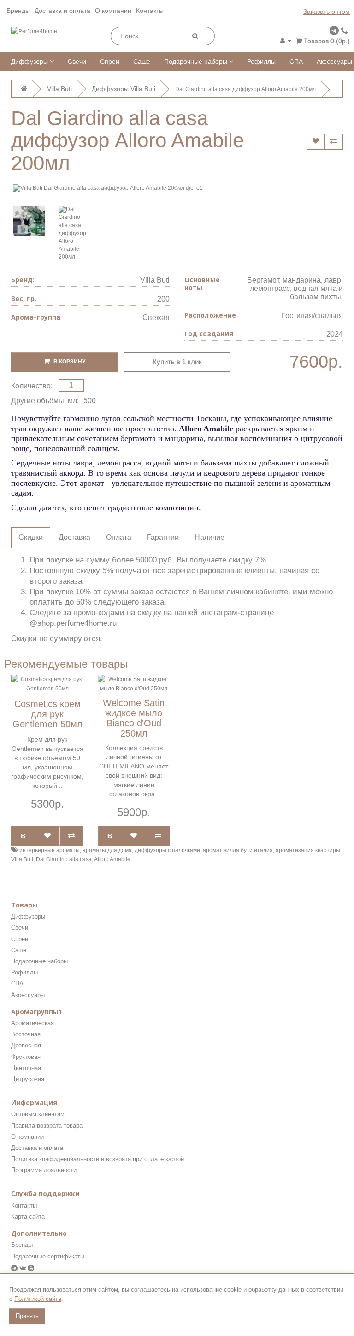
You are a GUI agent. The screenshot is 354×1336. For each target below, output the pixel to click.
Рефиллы (261, 61)
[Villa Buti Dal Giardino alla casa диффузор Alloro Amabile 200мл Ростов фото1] (177, 188)
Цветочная (26, 1067)
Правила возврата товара (47, 1125)
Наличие (209, 537)
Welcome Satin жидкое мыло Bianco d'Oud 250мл (134, 718)
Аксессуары (334, 61)
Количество (31, 386)
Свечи (77, 61)
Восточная (26, 1034)
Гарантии (163, 537)
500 (89, 401)
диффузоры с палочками (167, 850)
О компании (113, 10)
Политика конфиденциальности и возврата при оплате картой (97, 1158)
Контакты (150, 10)
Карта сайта (28, 1216)
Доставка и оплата (62, 10)
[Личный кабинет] (285, 40)
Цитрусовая (27, 1079)
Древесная (26, 1045)
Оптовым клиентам (38, 1114)
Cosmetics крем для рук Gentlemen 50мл (47, 714)
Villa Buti (155, 280)
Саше (141, 61)
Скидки (30, 537)
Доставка (74, 537)
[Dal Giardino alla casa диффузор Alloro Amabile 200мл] (29, 221)
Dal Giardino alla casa (64, 859)
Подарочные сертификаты (47, 1256)
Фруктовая (26, 1056)
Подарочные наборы (196, 61)
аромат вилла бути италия (238, 850)
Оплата (118, 537)
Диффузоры (30, 61)
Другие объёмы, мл (44, 401)
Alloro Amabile (112, 859)
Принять (27, 1315)
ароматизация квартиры (308, 850)
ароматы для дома (107, 850)
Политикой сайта (37, 1298)
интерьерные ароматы (49, 850)
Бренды (18, 10)
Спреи (109, 61)
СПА (296, 61)
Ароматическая (32, 1023)
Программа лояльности (44, 1170)
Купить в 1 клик (177, 362)
